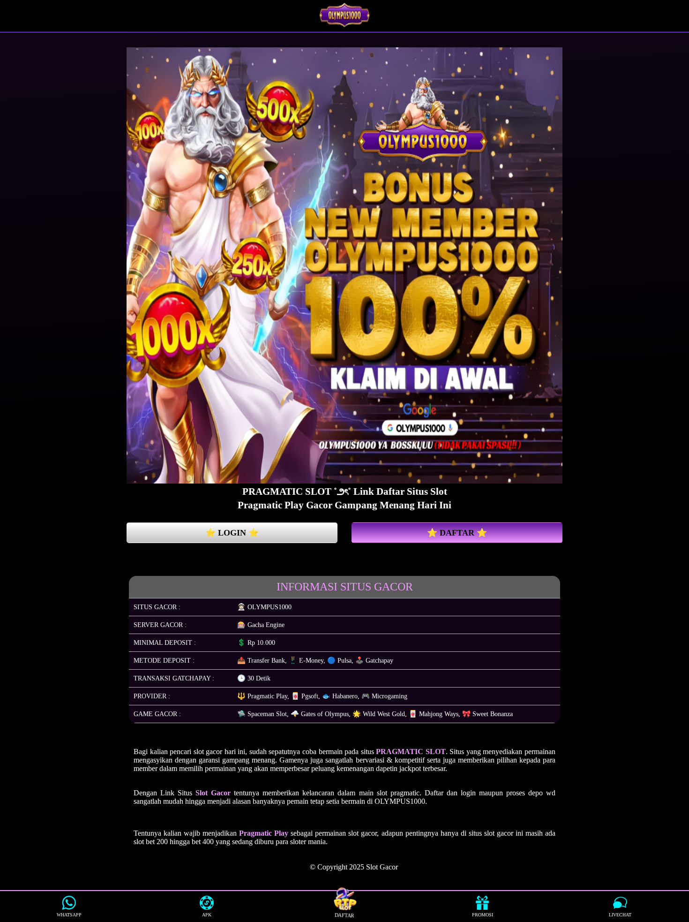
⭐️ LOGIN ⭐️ (232, 532)
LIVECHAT (620, 914)
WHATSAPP (69, 914)
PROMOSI (482, 914)
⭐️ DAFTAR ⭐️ (457, 532)
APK (206, 914)
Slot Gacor (382, 867)
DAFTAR (345, 915)
